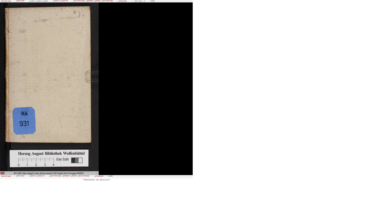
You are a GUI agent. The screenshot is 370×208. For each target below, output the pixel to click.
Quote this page (6, 1)
